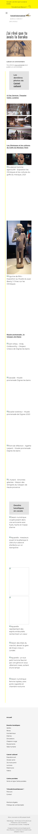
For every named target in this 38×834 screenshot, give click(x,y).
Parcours (9, 792)
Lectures (9, 765)
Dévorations (10, 739)
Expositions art (11, 757)
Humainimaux (11, 733)
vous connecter (19, 65)
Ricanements (11, 744)
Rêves (9, 731)
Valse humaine (11, 747)
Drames (9, 736)
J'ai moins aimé (11, 762)
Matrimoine (10, 768)
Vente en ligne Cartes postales (16, 781)
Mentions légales (12, 802)
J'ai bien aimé (11, 760)
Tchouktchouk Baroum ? (19, 7)
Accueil (9, 2)
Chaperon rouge (12, 741)
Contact (9, 794)
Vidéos (9, 770)
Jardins (9, 728)
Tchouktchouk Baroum (15, 789)
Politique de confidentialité (15, 805)
